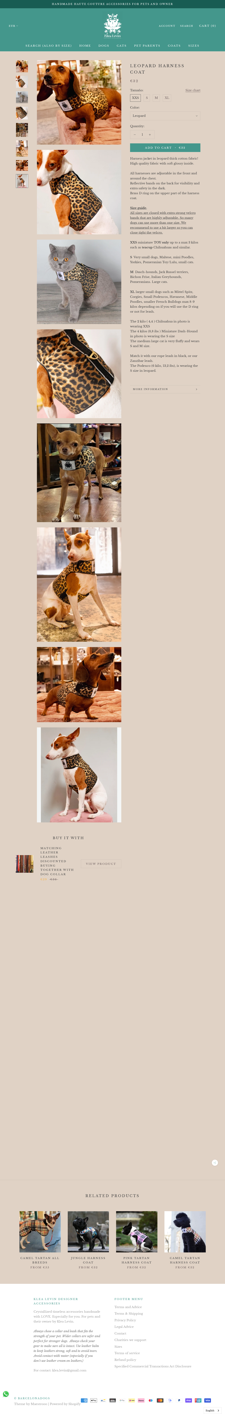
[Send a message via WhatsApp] (6, 1394)
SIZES (194, 45)
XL (167, 98)
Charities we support (130, 1340)
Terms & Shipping (128, 1313)
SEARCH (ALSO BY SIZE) (48, 45)
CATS (122, 45)
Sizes (118, 1347)
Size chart (192, 90)
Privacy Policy (125, 1320)
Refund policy (125, 1360)
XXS (135, 98)
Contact (120, 1333)
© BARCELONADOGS (32, 1398)
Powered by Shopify (65, 1404)
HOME (85, 45)
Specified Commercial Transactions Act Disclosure (152, 1366)
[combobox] (212, 1410)
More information (150, 389)
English (210, 1410)
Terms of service (127, 1353)
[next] (214, 1236)
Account (167, 25)
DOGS (103, 45)
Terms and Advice (128, 1307)
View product (101, 863)
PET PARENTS (147, 45)
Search (186, 25)
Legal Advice (124, 1327)
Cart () (207, 25)
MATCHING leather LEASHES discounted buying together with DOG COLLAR (57, 861)
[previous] (11, 1236)
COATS (174, 45)
